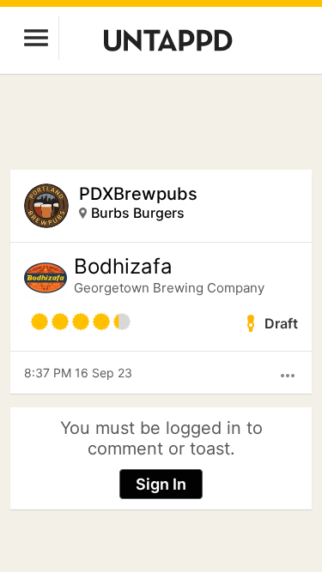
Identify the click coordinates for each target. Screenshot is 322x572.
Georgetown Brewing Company (169, 288)
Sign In (161, 484)
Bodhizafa (123, 266)
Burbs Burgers (138, 212)
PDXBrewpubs (138, 194)
